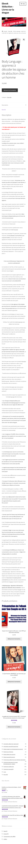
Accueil (5, 31)
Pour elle (10, 31)
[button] (24, 39)
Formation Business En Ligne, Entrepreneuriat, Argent (11, 763)
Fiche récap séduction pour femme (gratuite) (14, 759)
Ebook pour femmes (8, 752)
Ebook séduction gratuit (9, 754)
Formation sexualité (8, 769)
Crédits (5, 839)
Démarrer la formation (10, 90)
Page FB (5, 831)
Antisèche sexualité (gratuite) (11, 746)
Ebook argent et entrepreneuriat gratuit (13, 749)
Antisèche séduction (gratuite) (11, 744)
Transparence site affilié (9, 836)
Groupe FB (6, 834)
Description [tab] (5, 105)
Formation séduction (9, 766)
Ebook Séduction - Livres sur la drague (8, 8)
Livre (5, 772)
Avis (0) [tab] (4, 109)
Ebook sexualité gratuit (9, 757)
